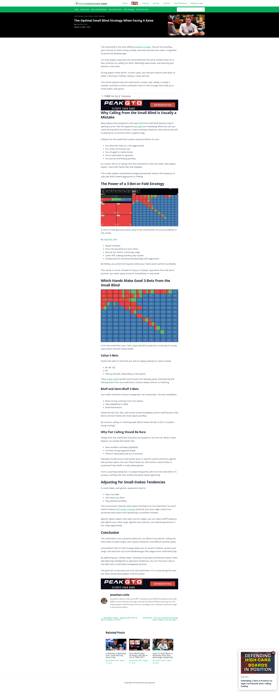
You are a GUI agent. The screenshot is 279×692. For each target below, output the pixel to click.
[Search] (203, 9)
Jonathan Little (82, 24)
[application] (149, 9)
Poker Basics (88, 16)
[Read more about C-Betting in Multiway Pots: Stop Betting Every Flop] (116, 644)
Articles (167, 3)
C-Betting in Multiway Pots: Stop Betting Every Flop (116, 655)
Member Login (197, 3)
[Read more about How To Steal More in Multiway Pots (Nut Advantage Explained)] (163, 644)
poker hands (113, 379)
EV (117, 163)
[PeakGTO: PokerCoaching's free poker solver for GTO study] (139, 104)
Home (124, 3)
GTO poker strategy (125, 509)
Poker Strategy (99, 16)
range (134, 345)
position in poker (143, 47)
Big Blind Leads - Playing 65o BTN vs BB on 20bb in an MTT (119, 619)
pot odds (138, 126)
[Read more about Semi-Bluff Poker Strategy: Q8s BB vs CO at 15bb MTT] (139, 644)
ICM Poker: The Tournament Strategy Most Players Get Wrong (160, 619)
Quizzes (156, 3)
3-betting (108, 239)
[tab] (139, 96)
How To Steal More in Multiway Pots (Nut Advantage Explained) (163, 655)
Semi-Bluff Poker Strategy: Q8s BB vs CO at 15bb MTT (138, 655)
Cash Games (78, 16)
